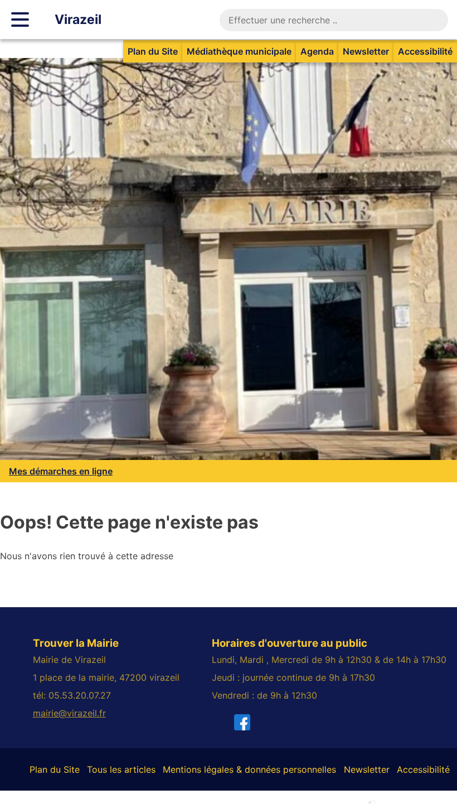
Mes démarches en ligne (61, 471)
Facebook (258, 722)
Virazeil (78, 19)
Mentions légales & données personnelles (249, 769)
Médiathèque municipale (239, 51)
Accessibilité (425, 51)
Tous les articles (121, 769)
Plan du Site (153, 51)
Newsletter (366, 51)
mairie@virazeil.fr (69, 713)
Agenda (317, 51)
